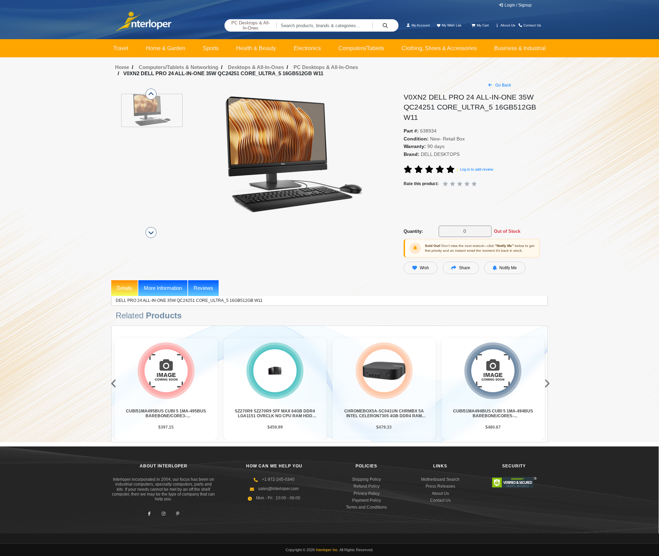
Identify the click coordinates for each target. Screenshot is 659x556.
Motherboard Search (440, 479)
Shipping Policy (366, 479)
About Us (507, 25)
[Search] (385, 25)
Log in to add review (476, 169)
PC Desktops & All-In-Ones (250, 25)
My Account (420, 25)
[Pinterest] (178, 514)
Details (124, 288)
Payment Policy (366, 500)
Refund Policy (367, 486)
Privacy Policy (367, 493)
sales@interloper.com (278, 488)
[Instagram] (164, 514)
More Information (163, 288)
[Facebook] (149, 514)
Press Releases (440, 486)
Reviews (203, 288)
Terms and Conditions (366, 507)
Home (122, 67)
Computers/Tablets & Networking (178, 67)
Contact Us (531, 25)
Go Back (502, 85)
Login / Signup (518, 5)
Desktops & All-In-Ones (256, 67)
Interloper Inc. (327, 550)
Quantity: (413, 231)
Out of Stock (507, 231)
